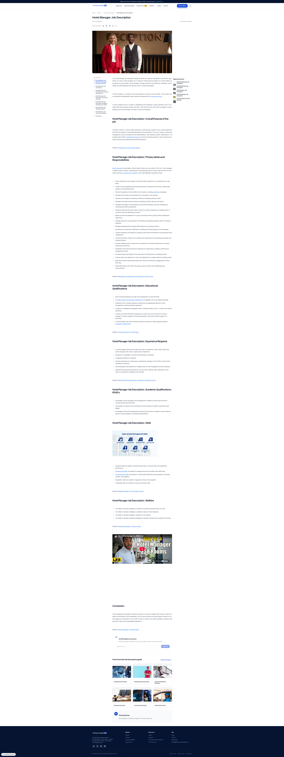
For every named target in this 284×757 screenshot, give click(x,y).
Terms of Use (173, 753)
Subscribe (165, 646)
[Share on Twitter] (103, 26)
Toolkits (151, 5)
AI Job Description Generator (156, 739)
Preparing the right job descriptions (129, 148)
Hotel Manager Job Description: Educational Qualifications (102, 92)
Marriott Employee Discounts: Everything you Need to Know (137, 380)
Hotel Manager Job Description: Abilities (101, 112)
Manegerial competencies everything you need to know (135, 276)
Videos (150, 735)
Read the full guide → (166, 659)
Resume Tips (142, 5)
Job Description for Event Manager (183, 99)
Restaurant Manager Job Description (129, 526)
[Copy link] (116, 26)
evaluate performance (133, 137)
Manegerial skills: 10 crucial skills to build (130, 491)
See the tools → (160, 1)
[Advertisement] (182, 50)
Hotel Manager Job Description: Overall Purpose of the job (101, 82)
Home (93, 12)
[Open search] (190, 5)
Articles (99, 12)
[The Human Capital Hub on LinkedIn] (93, 746)
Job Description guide (108, 12)
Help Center (175, 739)
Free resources (152, 742)
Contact (165, 5)
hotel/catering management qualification (129, 300)
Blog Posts (119, 5)
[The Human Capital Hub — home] (99, 6)
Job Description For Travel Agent (128, 332)
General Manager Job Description (128, 629)
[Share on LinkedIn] (109, 26)
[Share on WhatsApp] (113, 26)
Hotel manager (117, 168)
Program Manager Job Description (182, 86)
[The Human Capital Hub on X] (97, 746)
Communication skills (122, 474)
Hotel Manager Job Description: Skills (101, 108)
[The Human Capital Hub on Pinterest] (104, 746)
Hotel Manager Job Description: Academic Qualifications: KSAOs (101, 103)
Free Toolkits (182, 5)
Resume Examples (129, 5)
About (159, 5)
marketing (156, 192)
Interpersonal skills (121, 471)
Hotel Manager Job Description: (101, 86)
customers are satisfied (129, 173)
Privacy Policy (181, 753)
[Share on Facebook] (106, 26)
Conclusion (99, 116)
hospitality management (123, 324)
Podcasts (151, 737)
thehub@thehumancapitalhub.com (180, 742)
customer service (156, 96)
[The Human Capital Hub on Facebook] (101, 746)
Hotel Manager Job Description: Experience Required (102, 97)
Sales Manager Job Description (182, 90)
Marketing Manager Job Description (183, 82)
